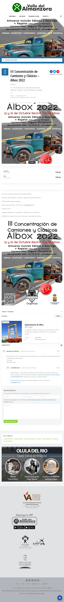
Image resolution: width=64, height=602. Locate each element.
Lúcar (37, 591)
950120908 (38, 337)
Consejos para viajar (18, 438)
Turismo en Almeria (8, 441)
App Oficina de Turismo (35, 584)
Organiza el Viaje (34, 16)
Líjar (35, 591)
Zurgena (43, 593)
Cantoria (23, 591)
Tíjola (34, 593)
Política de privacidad (34, 400)
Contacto (45, 16)
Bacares (18, 591)
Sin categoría (55, 438)
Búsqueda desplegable (11, 60)
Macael (41, 591)
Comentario (8, 405)
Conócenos (12, 16)
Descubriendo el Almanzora (30, 438)
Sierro (24, 593)
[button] (61, 16)
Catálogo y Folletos (45, 584)
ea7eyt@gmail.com (15, 382)
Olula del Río (46, 591)
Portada (12, 95)
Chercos (27, 591)
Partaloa (54, 591)
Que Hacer (22, 16)
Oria (51, 591)
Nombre (7, 396)
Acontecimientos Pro (21, 95)
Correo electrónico (28, 396)
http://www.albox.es (40, 339)
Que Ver (28, 584)
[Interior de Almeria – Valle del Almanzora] (32, 7)
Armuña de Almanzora (11, 591)
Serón (20, 593)
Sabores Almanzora (46, 438)
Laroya (31, 591)
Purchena (59, 591)
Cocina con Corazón (8, 438)
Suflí (27, 593)
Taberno (31, 593)
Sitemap (50, 588)
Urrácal (38, 593)
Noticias (39, 438)
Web (44, 396)
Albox (3, 591)
